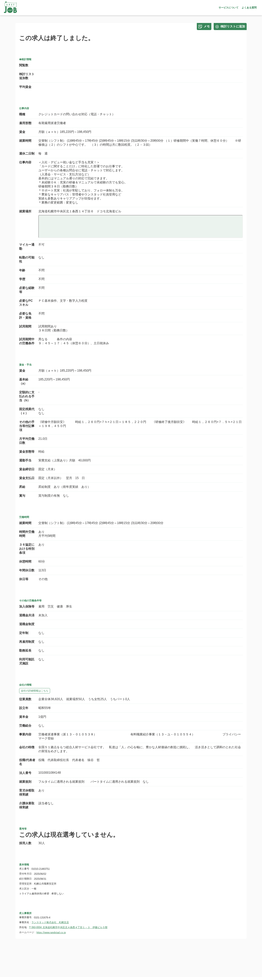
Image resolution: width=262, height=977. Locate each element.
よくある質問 (249, 7)
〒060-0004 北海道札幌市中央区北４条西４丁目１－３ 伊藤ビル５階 (68, 927)
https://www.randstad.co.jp (51, 932)
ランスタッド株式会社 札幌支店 (50, 922)
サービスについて (229, 7)
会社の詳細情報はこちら (34, 690)
